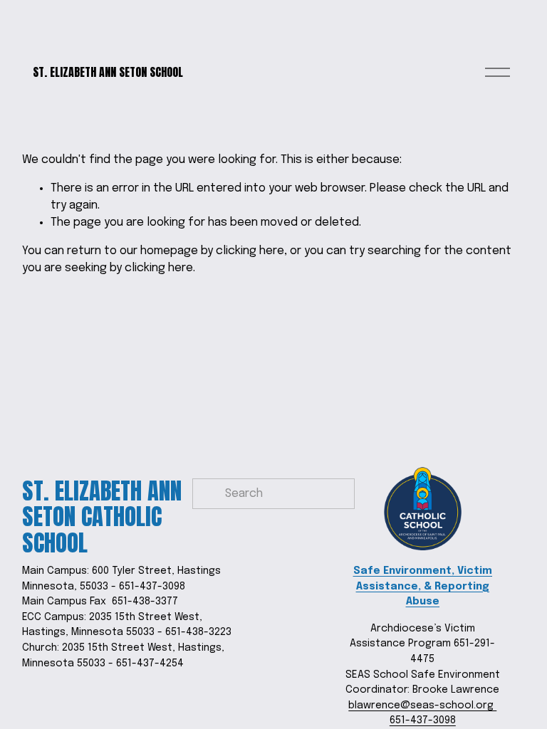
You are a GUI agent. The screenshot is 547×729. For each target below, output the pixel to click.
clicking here (250, 251)
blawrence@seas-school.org (422, 705)
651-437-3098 (423, 720)
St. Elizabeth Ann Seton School (108, 71)
